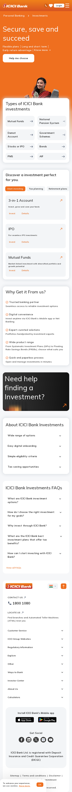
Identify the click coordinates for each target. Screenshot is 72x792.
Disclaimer (55, 775)
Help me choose (18, 58)
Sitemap (14, 775)
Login (59, 5)
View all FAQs (13, 567)
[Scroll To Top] (63, 586)
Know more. (24, 786)
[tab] (15, 188)
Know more (41, 50)
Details (25, 213)
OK (40, 784)
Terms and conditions (34, 775)
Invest (12, 213)
